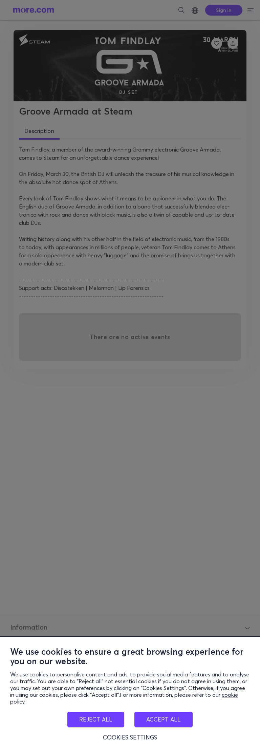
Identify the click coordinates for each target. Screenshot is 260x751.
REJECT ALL (95, 719)
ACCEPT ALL (163, 719)
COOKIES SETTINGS (130, 737)
